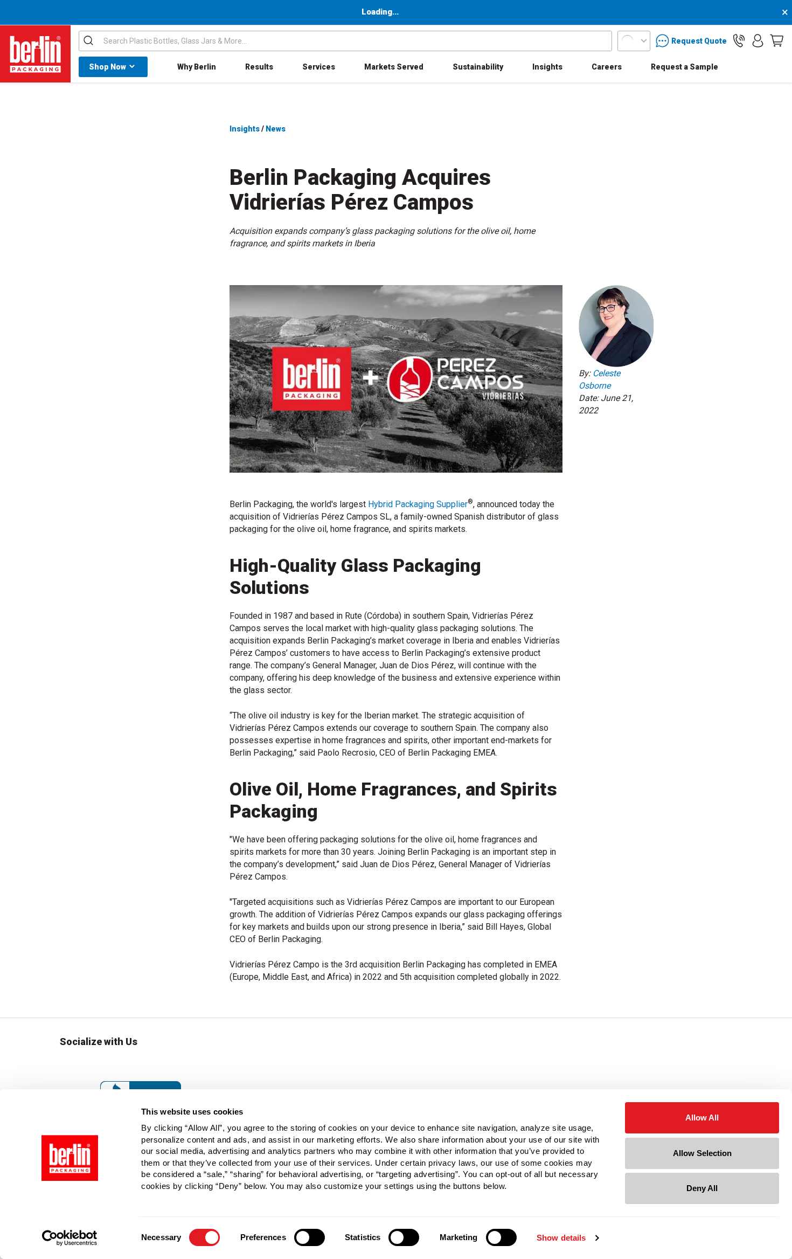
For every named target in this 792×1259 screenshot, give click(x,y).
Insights (547, 67)
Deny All (702, 1188)
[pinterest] (155, 1066)
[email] (655, 439)
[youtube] (212, 1066)
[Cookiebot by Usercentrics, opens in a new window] (70, 1238)
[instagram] (68, 1066)
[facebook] (610, 439)
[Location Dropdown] (633, 41)
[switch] (309, 1237)
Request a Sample (684, 67)
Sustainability (478, 67)
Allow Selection (702, 1153)
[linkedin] (587, 439)
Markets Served (393, 67)
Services (318, 67)
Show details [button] (561, 1237)
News (276, 128)
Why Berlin (196, 67)
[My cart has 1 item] (776, 40)
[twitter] (632, 439)
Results (259, 67)
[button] (739, 40)
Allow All (702, 1117)
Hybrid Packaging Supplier (418, 504)
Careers (607, 67)
